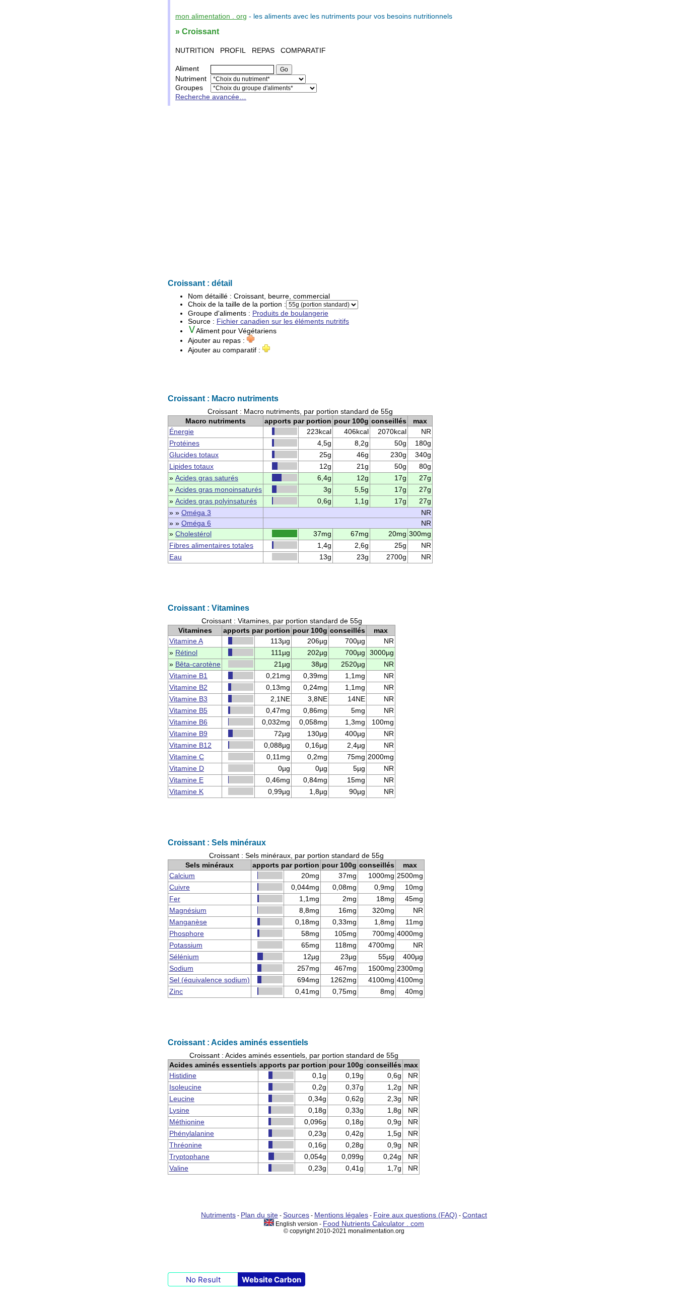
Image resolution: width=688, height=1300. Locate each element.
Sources (296, 1215)
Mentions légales (341, 1215)
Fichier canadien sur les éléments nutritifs (283, 321)
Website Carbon (271, 1279)
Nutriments (218, 1215)
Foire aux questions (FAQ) (415, 1215)
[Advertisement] (344, 192)
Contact (474, 1215)
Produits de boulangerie (290, 313)
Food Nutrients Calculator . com (373, 1223)
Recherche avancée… (210, 97)
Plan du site (259, 1215)
